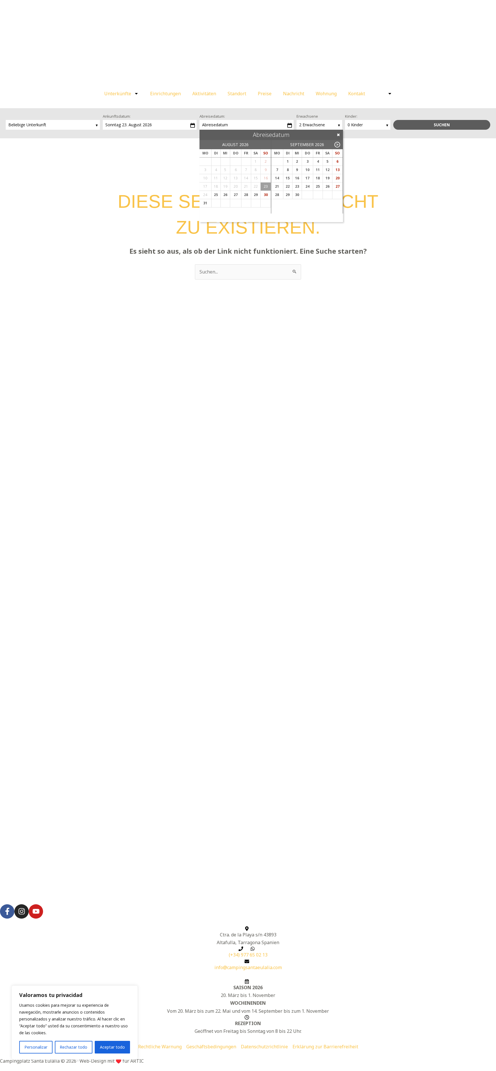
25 (216, 194)
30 (266, 194)
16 (297, 178)
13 (338, 169)
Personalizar (35, 1047)
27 (236, 194)
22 (288, 186)
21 (277, 186)
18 (318, 178)
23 (297, 186)
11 (318, 169)
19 (328, 178)
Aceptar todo (112, 1047)
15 (288, 178)
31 (205, 203)
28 (246, 194)
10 (307, 169)
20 (338, 178)
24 (307, 186)
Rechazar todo (73, 1047)
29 (256, 194)
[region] (74, 1022)
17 (307, 178)
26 (225, 194)
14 (277, 178)
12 (328, 169)
